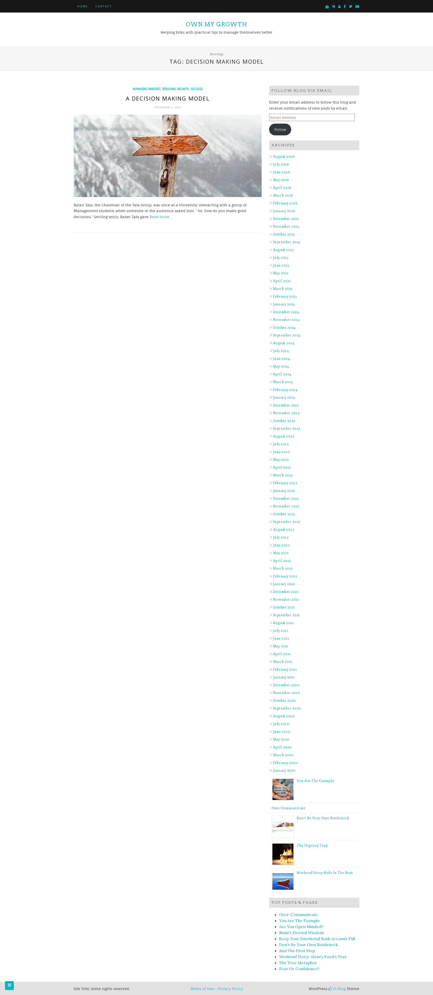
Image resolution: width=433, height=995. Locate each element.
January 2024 (284, 397)
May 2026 (281, 180)
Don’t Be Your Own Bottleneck (323, 818)
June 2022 (281, 545)
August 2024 (283, 343)
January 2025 (284, 304)
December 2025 (286, 219)
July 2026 (281, 164)
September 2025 (286, 242)
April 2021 (282, 654)
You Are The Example (315, 781)
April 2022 (282, 561)
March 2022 (283, 568)
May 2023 (281, 460)
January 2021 (284, 677)
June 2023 (281, 452)
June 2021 (281, 638)
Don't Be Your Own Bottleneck (308, 944)
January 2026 (284, 211)
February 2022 (285, 576)
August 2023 (283, 436)
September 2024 (287, 335)
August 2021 (283, 623)
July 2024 (281, 351)
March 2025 (283, 289)
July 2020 (281, 724)
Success (196, 89)
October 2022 (284, 514)
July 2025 (280, 257)
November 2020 (286, 693)
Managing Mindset (147, 89)
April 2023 (282, 467)
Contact (103, 6)
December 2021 (285, 592)
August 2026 (283, 156)
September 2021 (286, 615)
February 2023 (285, 483)
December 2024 (286, 312)
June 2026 (281, 172)
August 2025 (283, 250)
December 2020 (286, 685)
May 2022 (281, 553)
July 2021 (280, 630)
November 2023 (286, 413)
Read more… (161, 217)
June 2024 (281, 358)
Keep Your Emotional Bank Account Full (317, 938)
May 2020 (281, 739)
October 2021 (284, 607)
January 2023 (284, 491)
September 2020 (287, 708)
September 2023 (286, 428)
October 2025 (284, 234)
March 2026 (283, 195)
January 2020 (284, 770)
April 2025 (282, 281)
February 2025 (285, 296)
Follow (280, 129)
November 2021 (286, 599)
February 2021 (285, 669)
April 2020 (282, 747)
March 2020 (283, 755)
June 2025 (281, 265)
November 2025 (286, 226)
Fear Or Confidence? (299, 968)
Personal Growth (175, 89)
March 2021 (282, 662)
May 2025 (281, 273)
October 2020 (284, 700)
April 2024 (282, 374)
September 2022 (286, 522)
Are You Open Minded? (301, 926)
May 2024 (281, 366)
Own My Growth (216, 24)
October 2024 (284, 327)
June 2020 (281, 732)
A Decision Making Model (168, 98)
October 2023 (284, 421)
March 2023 (283, 475)
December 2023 (286, 405)
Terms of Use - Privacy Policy (216, 988)
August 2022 (283, 529)
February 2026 (285, 203)
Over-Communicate (288, 808)
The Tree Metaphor (298, 962)
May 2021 (280, 646)
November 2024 (286, 320)
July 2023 (281, 444)
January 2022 (284, 584)
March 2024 (283, 382)
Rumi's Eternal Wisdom (301, 932)
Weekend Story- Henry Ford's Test (312, 956)
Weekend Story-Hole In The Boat (325, 873)
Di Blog (339, 988)
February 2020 (285, 763)
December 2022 (286, 498)
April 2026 (282, 188)
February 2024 (285, 390)
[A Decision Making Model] (168, 156)
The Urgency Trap (312, 845)
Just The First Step (297, 950)
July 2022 (281, 537)
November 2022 (286, 506)
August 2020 (284, 716)
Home (82, 6)
